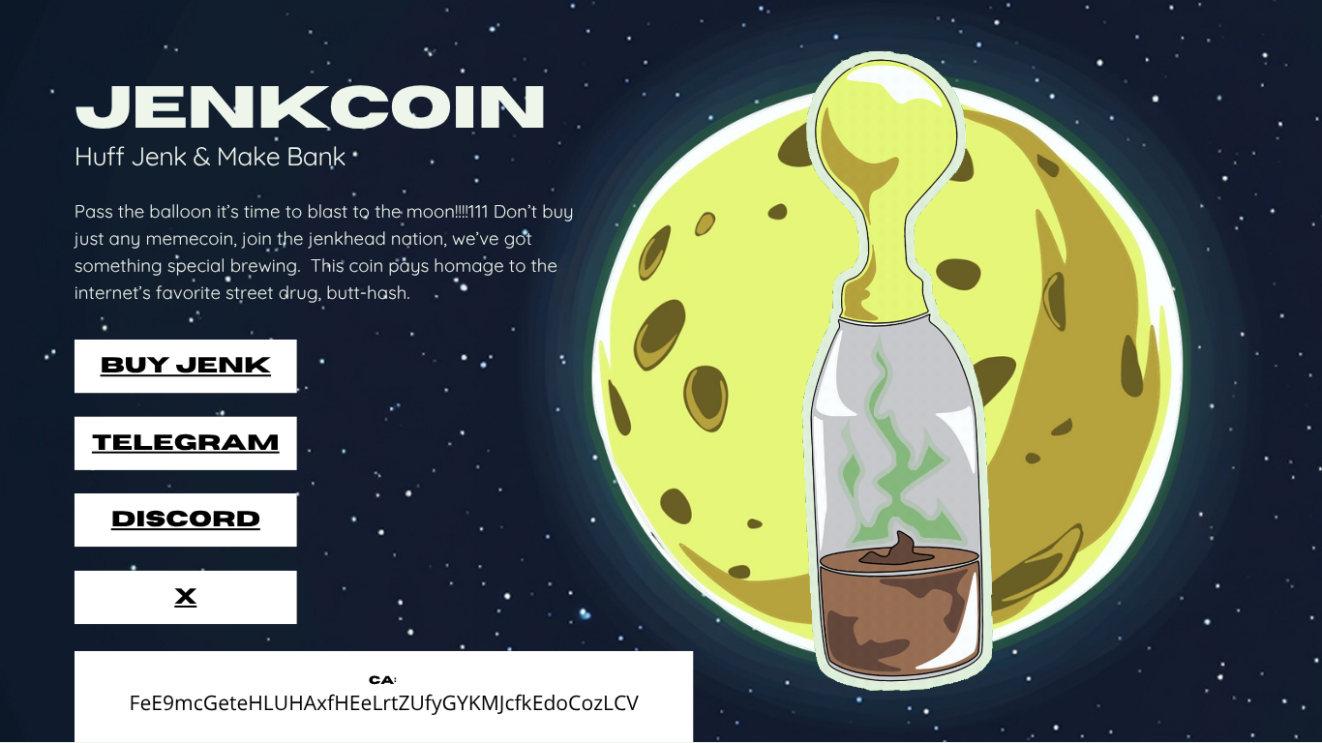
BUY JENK (186, 365)
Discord (185, 519)
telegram (186, 443)
